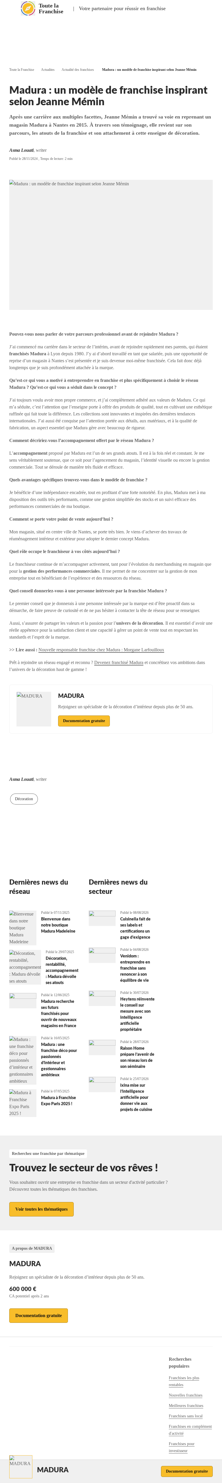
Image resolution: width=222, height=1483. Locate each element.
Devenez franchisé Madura (118, 662)
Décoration (24, 799)
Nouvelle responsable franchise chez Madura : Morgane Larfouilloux (101, 649)
